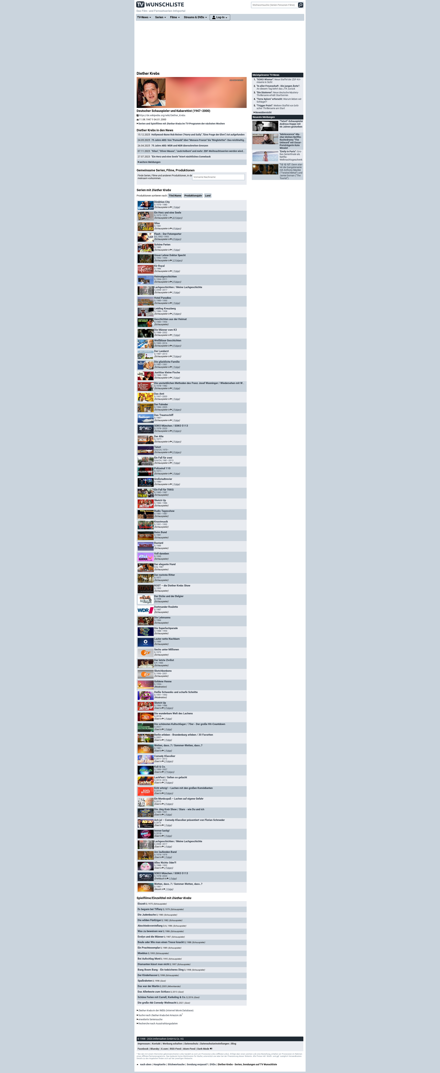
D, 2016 (192, 997)
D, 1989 (171, 948)
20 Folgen (177, 218)
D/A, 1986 (174, 926)
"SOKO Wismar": (279, 81)
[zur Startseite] (160, 3)
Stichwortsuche (176, 1064)
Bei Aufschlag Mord (149, 958)
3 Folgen (176, 281)
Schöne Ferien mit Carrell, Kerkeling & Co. (162, 997)
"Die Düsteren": (278, 94)
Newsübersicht (263, 112)
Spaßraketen (145, 980)
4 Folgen (176, 228)
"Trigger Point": (278, 107)
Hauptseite (159, 1064)
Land (208, 195)
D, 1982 (172, 920)
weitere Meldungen (150, 162)
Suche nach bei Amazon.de (160, 1015)
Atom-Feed (189, 1048)
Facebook (143, 1048)
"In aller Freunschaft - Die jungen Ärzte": (278, 87)
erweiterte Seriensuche (150, 1019)
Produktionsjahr (193, 195)
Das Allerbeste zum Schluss (154, 991)
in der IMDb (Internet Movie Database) (166, 1010)
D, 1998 (194, 970)
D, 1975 (156, 904)
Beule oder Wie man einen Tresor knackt (161, 942)
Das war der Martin (148, 986)
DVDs (213, 1064)
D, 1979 (173, 909)
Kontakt (156, 1043)
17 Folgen (168, 772)
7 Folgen (176, 356)
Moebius (142, 953)
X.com (164, 1048)
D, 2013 (177, 992)
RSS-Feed (175, 1048)
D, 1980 (166, 915)
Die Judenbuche (147, 914)
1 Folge (175, 207)
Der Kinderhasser (147, 975)
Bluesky (154, 1048)
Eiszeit (141, 903)
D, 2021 (183, 1003)
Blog (233, 1043)
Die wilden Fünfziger (149, 920)
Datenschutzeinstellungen (214, 1043)
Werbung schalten (172, 1043)
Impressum (144, 1043)
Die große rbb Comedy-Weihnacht (157, 1002)
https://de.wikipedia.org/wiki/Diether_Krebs (162, 115)
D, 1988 (194, 942)
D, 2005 (170, 986)
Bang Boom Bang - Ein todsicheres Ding (161, 969)
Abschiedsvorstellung (150, 925)
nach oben (145, 1064)
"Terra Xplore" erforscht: (279, 100)
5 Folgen (176, 452)
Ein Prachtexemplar (149, 947)
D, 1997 (180, 964)
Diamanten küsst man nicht (153, 964)
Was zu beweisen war (150, 931)
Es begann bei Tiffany (150, 909)
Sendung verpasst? (197, 1064)
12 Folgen (177, 260)
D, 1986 (173, 931)
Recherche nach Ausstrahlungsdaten (158, 1023)
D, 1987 (174, 937)
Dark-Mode (203, 1048)
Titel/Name (175, 195)
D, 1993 (158, 953)
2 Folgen (176, 313)
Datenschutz (191, 1043)
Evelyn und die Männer (150, 936)
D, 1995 (171, 959)
